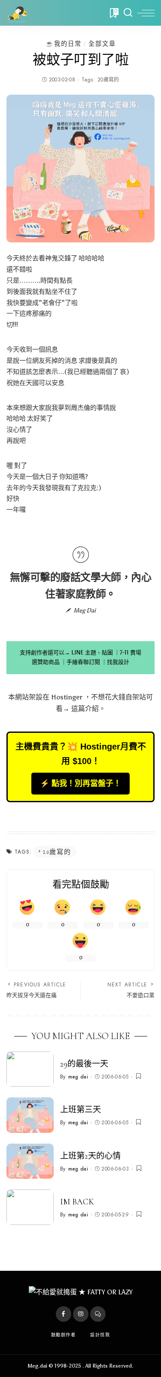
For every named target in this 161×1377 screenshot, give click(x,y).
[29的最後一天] (30, 1069)
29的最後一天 (84, 1064)
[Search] (128, 13)
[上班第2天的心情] (30, 1161)
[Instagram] (80, 1314)
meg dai (78, 1077)
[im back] (30, 1207)
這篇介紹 (85, 709)
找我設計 (118, 662)
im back (77, 1202)
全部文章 (102, 44)
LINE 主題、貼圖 (92, 652)
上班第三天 (80, 1110)
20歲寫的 (108, 80)
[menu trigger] (146, 13)
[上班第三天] (30, 1115)
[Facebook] (63, 1314)
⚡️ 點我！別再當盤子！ (80, 783)
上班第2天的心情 (90, 1156)
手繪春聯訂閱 (83, 662)
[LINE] (98, 1314)
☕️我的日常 (64, 44)
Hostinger (66, 697)
